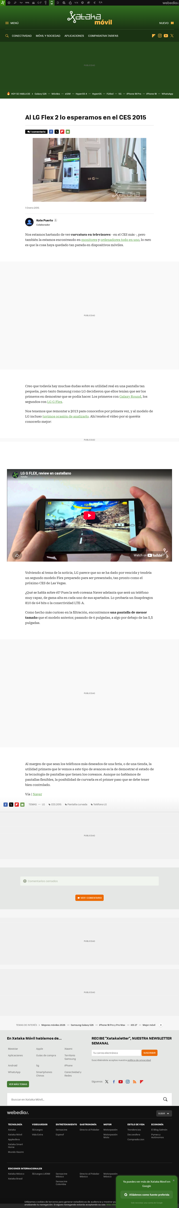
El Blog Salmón (159, 1129)
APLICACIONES (74, 36)
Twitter (172, 36)
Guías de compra (46, 1055)
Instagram (160, 36)
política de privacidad (139, 1060)
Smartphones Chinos (44, 1073)
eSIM (68, 93)
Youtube (166, 36)
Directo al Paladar (89, 1129)
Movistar (13, 1048)
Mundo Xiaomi (16, 1151)
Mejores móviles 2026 (53, 1024)
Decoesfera (133, 1134)
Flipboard (154, 36)
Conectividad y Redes (73, 1073)
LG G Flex (54, 402)
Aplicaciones (15, 1055)
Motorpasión (110, 1129)
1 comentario (38, 131)
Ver (91, 897)
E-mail (68, 132)
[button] (46, 220)
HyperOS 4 (81, 93)
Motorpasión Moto (110, 1136)
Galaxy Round (130, 396)
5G (120, 93)
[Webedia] (18, 1112)
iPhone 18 (151, 93)
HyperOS (97, 93)
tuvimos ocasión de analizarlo (65, 416)
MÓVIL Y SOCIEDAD (48, 36)
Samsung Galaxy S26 (82, 1024)
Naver (37, 794)
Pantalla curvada (77, 804)
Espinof (60, 1134)
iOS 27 (134, 1024)
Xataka (12, 1129)
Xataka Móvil (89, 17)
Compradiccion (135, 1139)
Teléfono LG (100, 804)
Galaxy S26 (40, 93)
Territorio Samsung (70, 1056)
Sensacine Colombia (61, 1183)
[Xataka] (3, 3)
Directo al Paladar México (89, 1175)
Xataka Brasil (15, 1178)
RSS (134, 1081)
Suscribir (150, 1052)
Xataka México (16, 1173)
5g (37, 1065)
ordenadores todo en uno (120, 240)
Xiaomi (68, 1048)
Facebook (51, 132)
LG (43, 804)
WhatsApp (167, 93)
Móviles (56, 93)
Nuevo (164, 23)
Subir (161, 1113)
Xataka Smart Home (15, 1146)
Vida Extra (37, 1134)
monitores (89, 240)
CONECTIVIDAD (22, 36)
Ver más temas (18, 1084)
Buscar (165, 1099)
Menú (14, 23)
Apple (39, 1048)
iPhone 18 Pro (134, 93)
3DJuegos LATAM (41, 1173)
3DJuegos (37, 1129)
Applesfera (14, 1139)
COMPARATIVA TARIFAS (103, 36)
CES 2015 (56, 804)
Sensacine (61, 1129)
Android (12, 1065)
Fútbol (110, 93)
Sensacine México (61, 1175)
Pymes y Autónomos (157, 1136)
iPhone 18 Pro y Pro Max (112, 1024)
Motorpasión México (110, 1175)
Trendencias (134, 1129)
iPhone (69, 1065)
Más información (115, 1204)
